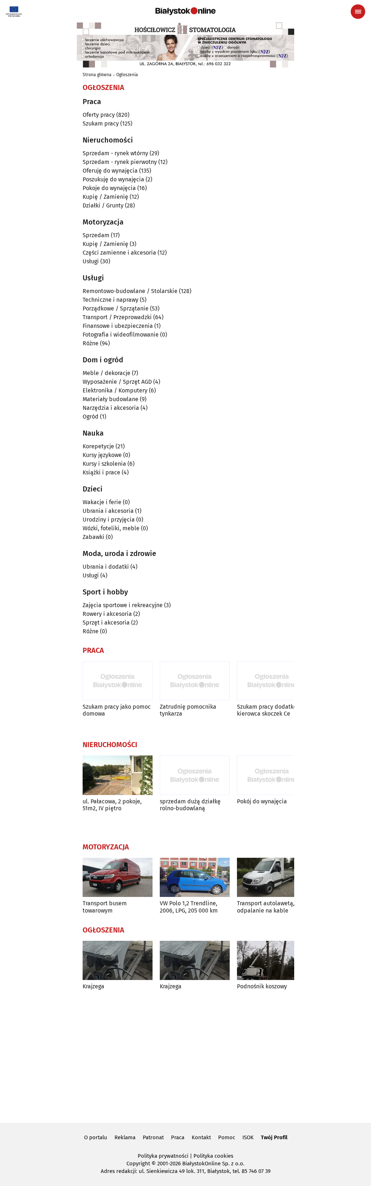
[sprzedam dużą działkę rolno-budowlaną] (195, 775)
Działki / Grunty (103, 205)
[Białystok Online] (185, 11)
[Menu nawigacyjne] (358, 11)
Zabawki (93, 537)
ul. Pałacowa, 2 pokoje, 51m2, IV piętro (112, 805)
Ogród (91, 416)
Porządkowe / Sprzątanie (116, 308)
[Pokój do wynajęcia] (272, 775)
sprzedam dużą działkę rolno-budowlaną (190, 805)
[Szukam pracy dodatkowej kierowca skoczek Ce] (272, 681)
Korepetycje (98, 446)
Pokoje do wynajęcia (109, 188)
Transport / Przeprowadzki (117, 317)
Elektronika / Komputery (115, 390)
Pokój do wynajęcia (262, 801)
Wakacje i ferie (102, 502)
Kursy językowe (102, 455)
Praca (177, 1137)
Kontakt (201, 1137)
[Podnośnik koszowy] (272, 960)
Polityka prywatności (163, 1156)
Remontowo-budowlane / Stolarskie (130, 291)
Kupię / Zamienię (105, 196)
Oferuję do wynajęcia (110, 170)
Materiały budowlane (110, 399)
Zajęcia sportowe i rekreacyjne (123, 605)
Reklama (125, 1137)
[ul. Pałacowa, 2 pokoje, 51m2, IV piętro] (118, 775)
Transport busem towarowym (105, 907)
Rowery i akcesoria (107, 613)
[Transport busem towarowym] (118, 877)
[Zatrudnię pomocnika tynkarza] (195, 681)
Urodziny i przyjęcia (109, 519)
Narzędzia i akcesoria (111, 407)
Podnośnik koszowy (262, 986)
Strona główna (97, 74)
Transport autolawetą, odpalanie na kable (266, 907)
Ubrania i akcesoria (108, 510)
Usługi (91, 261)
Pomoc (226, 1137)
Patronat (153, 1137)
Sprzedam (96, 235)
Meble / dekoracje (106, 373)
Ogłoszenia (127, 74)
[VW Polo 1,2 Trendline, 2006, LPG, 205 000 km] (195, 877)
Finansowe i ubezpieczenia (118, 325)
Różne (91, 343)
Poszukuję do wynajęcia (113, 179)
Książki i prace (101, 472)
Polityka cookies (213, 1156)
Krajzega (93, 986)
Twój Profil (274, 1137)
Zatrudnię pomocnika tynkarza (188, 710)
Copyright (138, 1163)
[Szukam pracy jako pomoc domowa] (118, 681)
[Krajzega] (118, 960)
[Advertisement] (185, 1055)
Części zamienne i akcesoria (119, 252)
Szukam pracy (101, 123)
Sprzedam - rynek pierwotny (120, 161)
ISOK (248, 1137)
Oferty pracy (99, 114)
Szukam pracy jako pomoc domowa (117, 710)
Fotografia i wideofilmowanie (121, 334)
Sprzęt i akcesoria (106, 622)
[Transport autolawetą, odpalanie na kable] (272, 877)
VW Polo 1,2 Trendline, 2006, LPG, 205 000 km (189, 907)
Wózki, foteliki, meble (111, 528)
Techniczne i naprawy (110, 299)
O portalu (95, 1137)
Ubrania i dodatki (106, 566)
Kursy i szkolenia (104, 463)
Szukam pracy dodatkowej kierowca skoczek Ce (271, 710)
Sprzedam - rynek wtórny (115, 153)
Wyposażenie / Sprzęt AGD (117, 381)
